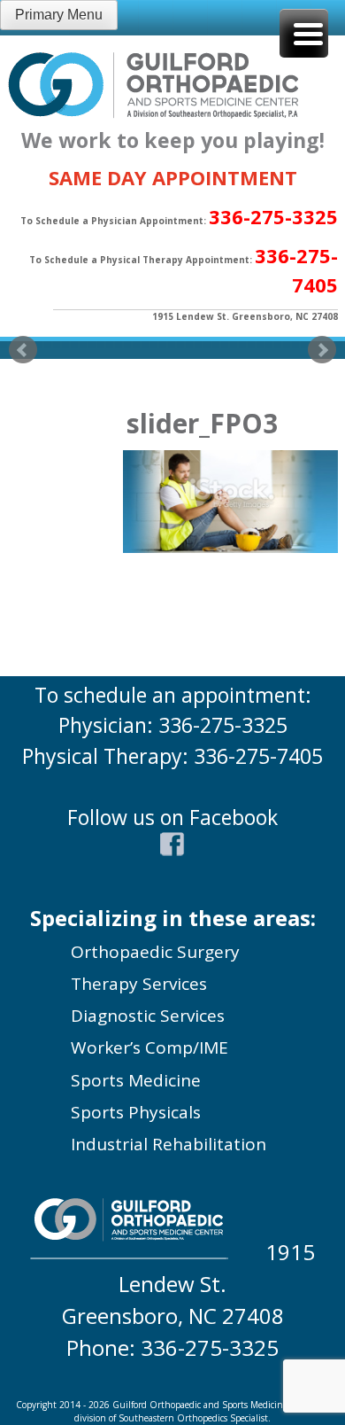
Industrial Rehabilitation (168, 1144)
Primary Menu (59, 14)
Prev (23, 350)
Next (322, 350)
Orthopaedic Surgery (155, 951)
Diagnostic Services (148, 1015)
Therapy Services (139, 983)
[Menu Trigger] (304, 33)
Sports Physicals (136, 1112)
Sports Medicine (136, 1080)
